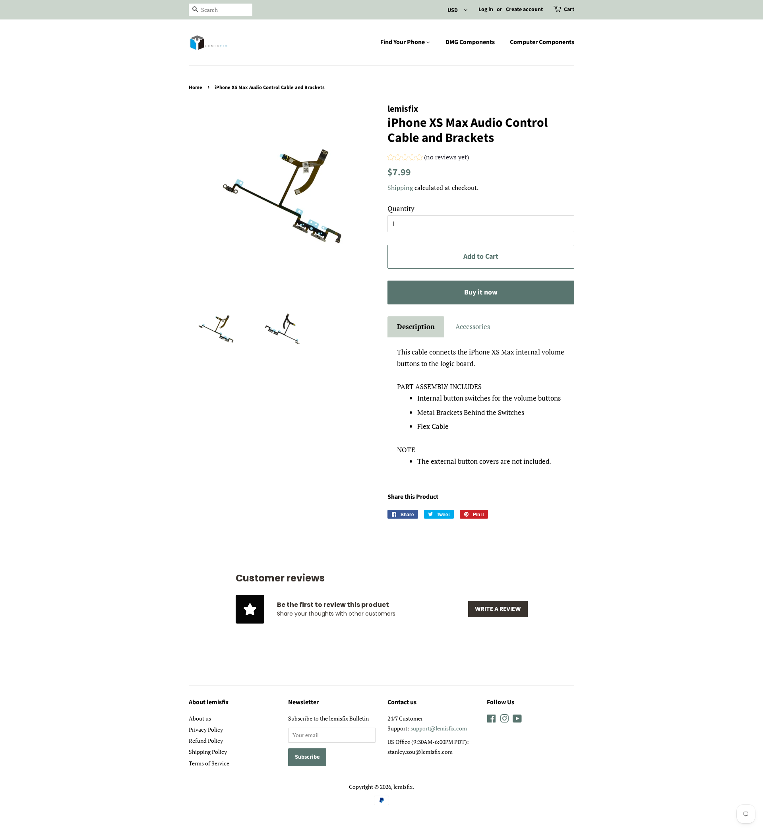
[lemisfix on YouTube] (517, 720)
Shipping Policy (208, 751)
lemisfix (402, 786)
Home (195, 87)
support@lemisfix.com (439, 728)
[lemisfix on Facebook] (491, 720)
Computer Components (542, 42)
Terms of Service (209, 763)
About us (200, 718)
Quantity (400, 208)
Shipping (400, 187)
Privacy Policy (206, 729)
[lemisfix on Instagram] (504, 720)
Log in (485, 10)
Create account (524, 10)
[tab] (415, 326)
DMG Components (470, 42)
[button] (428, 158)
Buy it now (481, 292)
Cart (569, 10)
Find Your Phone (403, 42)
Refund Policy (206, 740)
